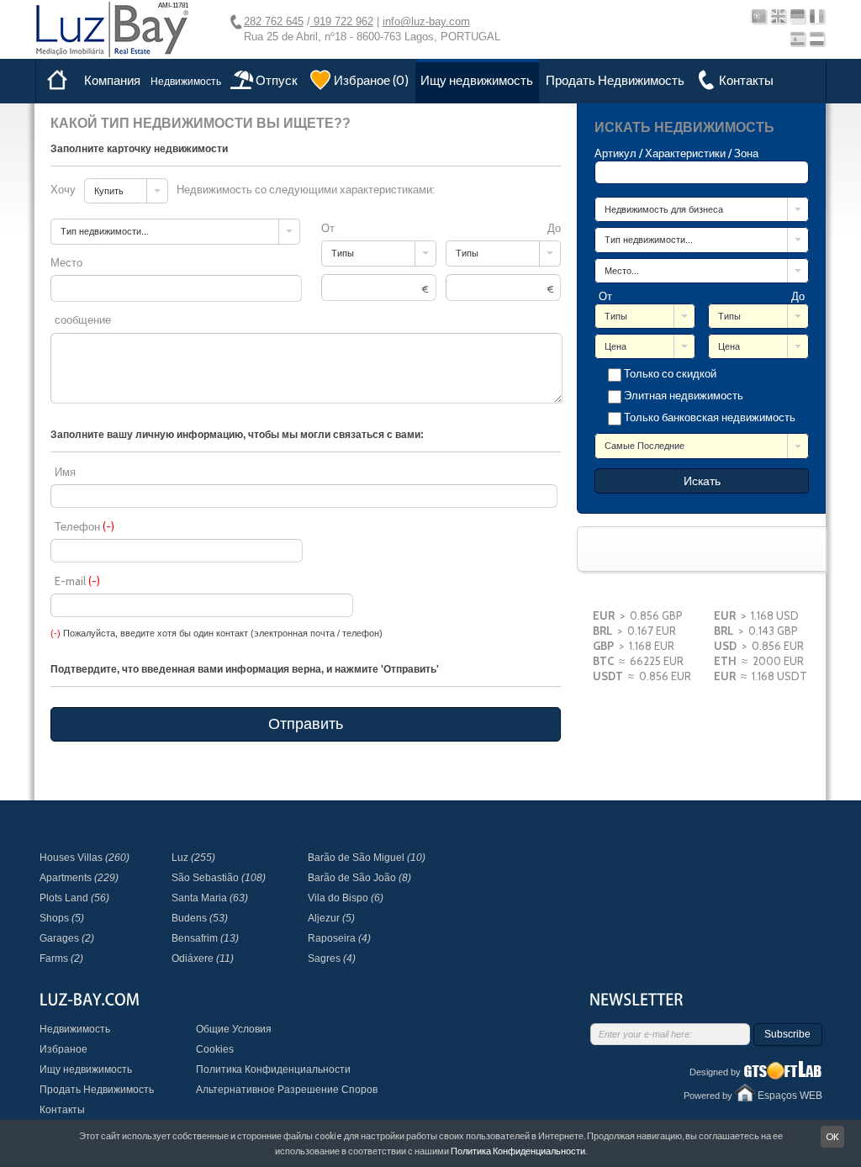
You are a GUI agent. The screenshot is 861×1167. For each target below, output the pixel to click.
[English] (778, 16)
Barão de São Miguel (366, 857)
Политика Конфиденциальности (273, 1069)
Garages (67, 938)
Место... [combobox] (622, 271)
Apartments (79, 878)
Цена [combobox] (615, 346)
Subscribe (787, 1034)
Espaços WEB (790, 1095)
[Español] (797, 39)
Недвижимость (186, 81)
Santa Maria (210, 898)
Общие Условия (234, 1029)
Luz (193, 857)
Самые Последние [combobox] (644, 446)
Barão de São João (359, 878)
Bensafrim (205, 938)
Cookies (215, 1049)
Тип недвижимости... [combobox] (649, 240)
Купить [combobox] (109, 191)
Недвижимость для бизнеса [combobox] (664, 209)
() (371, 80)
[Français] (817, 16)
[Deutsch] (797, 16)
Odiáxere (203, 958)
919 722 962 (341, 21)
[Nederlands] (817, 39)
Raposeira (339, 938)
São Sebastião (219, 878)
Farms (61, 958)
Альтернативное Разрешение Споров (287, 1090)
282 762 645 (274, 21)
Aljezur (331, 918)
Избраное (63, 1049)
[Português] (759, 16)
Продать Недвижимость (615, 80)
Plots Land (74, 898)
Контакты (62, 1110)
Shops (62, 918)
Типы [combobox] (616, 316)
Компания (112, 80)
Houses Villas (84, 857)
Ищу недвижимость (476, 80)
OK (832, 1136)
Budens (200, 918)
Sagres (332, 958)
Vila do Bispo (345, 898)
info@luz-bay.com (426, 21)
